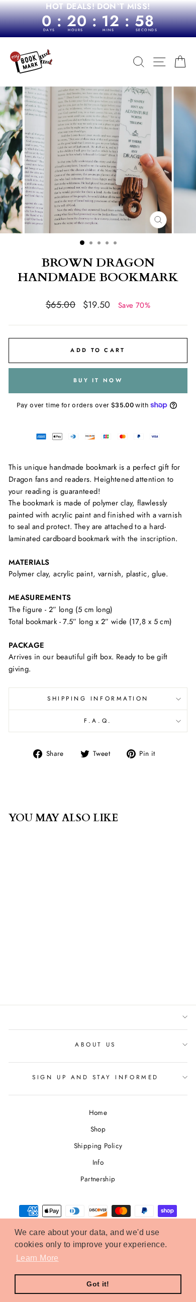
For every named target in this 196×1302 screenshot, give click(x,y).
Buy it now (98, 380)
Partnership (97, 1179)
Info (98, 1162)
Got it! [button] (98, 1284)
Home (98, 1112)
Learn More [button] (37, 1258)
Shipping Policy (98, 1146)
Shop (98, 1129)
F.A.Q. (98, 720)
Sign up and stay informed (95, 1077)
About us (95, 1044)
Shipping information (98, 698)
